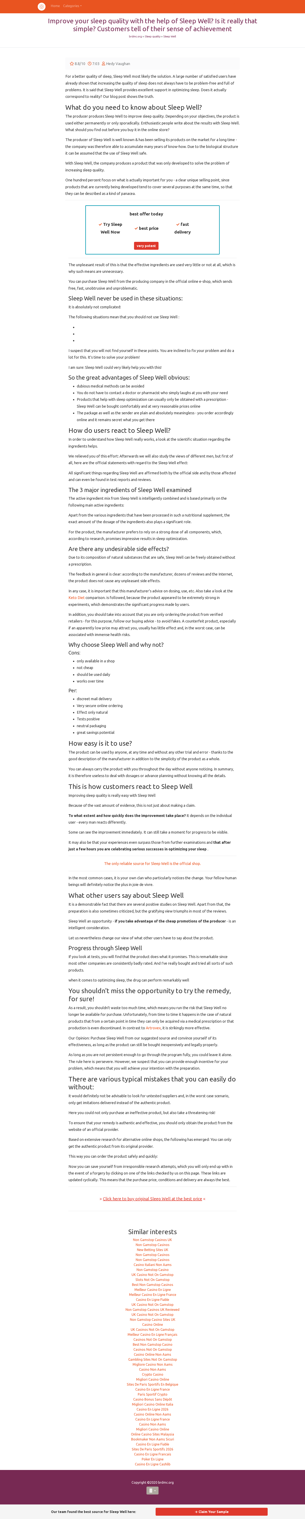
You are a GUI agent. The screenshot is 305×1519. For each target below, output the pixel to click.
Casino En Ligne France (152, 1389)
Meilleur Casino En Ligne (152, 1289)
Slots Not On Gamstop (152, 1280)
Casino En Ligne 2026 (152, 1409)
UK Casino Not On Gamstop (152, 1275)
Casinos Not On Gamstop (152, 1339)
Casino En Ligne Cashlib (152, 1464)
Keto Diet (76, 597)
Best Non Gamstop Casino (152, 1344)
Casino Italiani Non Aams (153, 1265)
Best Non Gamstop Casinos (152, 1285)
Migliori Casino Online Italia (152, 1404)
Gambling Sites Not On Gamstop (152, 1359)
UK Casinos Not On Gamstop (152, 1329)
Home (55, 6)
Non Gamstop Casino (153, 1270)
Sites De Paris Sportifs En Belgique (152, 1384)
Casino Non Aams (152, 1369)
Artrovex (153, 1028)
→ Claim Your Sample (212, 1512)
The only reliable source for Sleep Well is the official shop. (152, 863)
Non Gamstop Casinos (153, 1245)
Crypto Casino (152, 1374)
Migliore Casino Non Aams (153, 1364)
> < (152, 1198)
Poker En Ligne (152, 1459)
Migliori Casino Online (152, 1379)
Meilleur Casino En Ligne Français (152, 1334)
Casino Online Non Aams (152, 1354)
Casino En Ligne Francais (152, 1454)
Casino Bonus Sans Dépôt (152, 1399)
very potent (146, 246)
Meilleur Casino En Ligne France (152, 1294)
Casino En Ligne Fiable (152, 1299)
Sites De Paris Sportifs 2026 (152, 1449)
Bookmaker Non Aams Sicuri (152, 1439)
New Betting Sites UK (152, 1250)
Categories (71, 6)
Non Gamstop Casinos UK (152, 1240)
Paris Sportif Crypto (152, 1394)
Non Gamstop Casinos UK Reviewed (152, 1309)
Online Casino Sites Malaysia (152, 1434)
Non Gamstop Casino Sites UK (152, 1319)
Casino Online (152, 1324)
